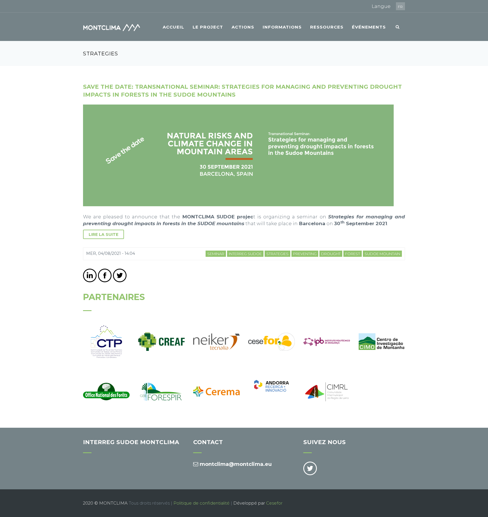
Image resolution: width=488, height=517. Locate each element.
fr (400, 7)
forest (352, 253)
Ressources (326, 27)
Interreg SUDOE (245, 253)
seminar (215, 253)
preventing (305, 253)
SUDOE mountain (382, 253)
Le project (208, 27)
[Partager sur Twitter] (120, 275)
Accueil (173, 27)
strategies (277, 253)
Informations (282, 27)
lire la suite (103, 234)
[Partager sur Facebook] (105, 275)
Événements (369, 27)
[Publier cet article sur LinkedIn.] (90, 275)
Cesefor (274, 503)
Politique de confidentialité (201, 503)
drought (331, 253)
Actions (243, 27)
